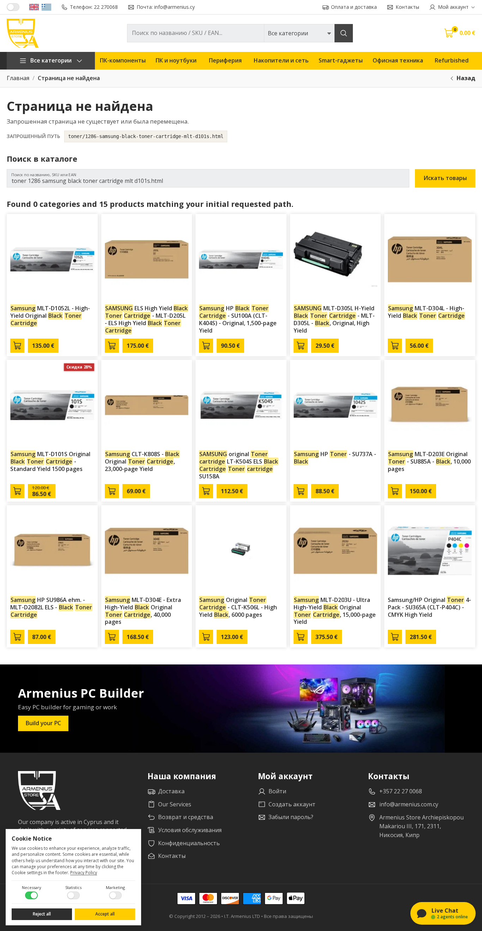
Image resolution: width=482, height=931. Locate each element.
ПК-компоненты (123, 60)
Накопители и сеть (281, 60)
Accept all (105, 914)
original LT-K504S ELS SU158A (238, 465)
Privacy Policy (83, 873)
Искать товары (445, 178)
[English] (34, 7)
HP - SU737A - (335, 457)
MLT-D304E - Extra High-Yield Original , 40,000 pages (143, 611)
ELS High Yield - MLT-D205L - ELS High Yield (146, 319)
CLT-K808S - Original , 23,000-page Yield (142, 461)
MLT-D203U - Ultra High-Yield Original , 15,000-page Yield (335, 611)
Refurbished (452, 60)
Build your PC (43, 723)
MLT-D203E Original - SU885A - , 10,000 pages (429, 461)
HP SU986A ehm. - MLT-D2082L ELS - (51, 607)
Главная (18, 78)
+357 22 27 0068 (400, 791)
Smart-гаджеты (341, 60)
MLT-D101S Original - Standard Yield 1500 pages (50, 461)
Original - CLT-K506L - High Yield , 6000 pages (238, 607)
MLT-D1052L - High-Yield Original (50, 315)
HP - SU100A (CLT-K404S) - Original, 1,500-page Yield (238, 319)
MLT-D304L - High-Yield (426, 312)
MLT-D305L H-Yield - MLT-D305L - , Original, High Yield (334, 319)
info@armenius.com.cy (408, 804)
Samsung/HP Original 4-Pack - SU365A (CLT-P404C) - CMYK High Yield (429, 607)
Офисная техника (398, 60)
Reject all (42, 914)
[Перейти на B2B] (13, 7)
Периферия (225, 60)
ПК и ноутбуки (176, 60)
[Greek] (46, 7)
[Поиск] (344, 33)
